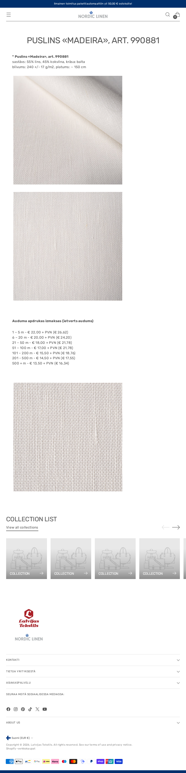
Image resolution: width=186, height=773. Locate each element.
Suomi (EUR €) (21, 737)
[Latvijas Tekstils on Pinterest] (23, 710)
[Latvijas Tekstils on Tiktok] (30, 710)
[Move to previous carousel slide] (165, 527)
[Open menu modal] (8, 14)
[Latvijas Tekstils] (93, 15)
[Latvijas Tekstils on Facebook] (9, 710)
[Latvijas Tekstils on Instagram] (16, 710)
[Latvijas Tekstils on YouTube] (45, 710)
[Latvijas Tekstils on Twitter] (38, 710)
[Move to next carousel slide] (176, 527)
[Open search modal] (167, 14)
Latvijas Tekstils (41, 744)
